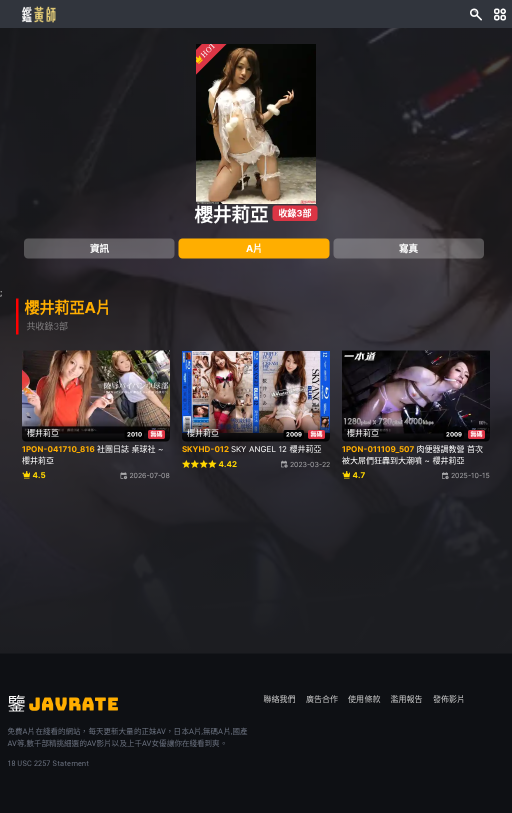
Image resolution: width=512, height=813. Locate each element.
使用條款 (364, 699)
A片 (254, 248)
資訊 (99, 248)
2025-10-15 (470, 475)
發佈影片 (449, 699)
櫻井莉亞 (231, 215)
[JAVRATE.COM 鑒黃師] (38, 14)
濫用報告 (406, 699)
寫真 (408, 248)
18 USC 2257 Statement (48, 763)
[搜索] (476, 14)
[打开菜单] (500, 14)
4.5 (39, 475)
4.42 (227, 464)
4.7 (359, 475)
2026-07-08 (150, 475)
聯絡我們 (280, 699)
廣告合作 (322, 699)
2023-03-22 (310, 464)
